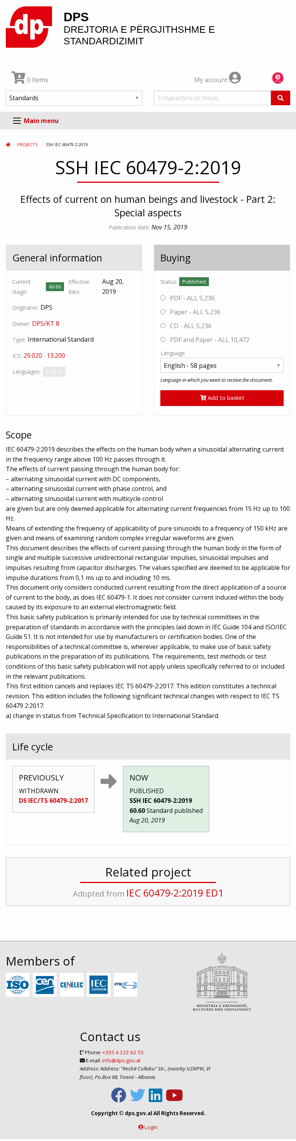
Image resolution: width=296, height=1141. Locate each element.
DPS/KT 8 (45, 323)
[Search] (280, 98)
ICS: (17, 355)
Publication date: (129, 227)
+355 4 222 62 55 (123, 1052)
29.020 (33, 355)
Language (172, 353)
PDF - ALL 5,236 (191, 298)
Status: (168, 281)
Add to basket (225, 397)
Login (151, 1127)
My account (211, 80)
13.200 (56, 355)
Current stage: (21, 286)
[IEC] (100, 985)
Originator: (25, 307)
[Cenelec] (73, 985)
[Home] (8, 144)
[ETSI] (127, 985)
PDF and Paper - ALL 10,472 (208, 339)
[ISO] (19, 985)
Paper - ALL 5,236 (194, 312)
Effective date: (78, 286)
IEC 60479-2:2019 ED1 (175, 892)
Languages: (26, 371)
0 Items (36, 80)
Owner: (21, 323)
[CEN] (46, 985)
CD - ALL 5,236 (190, 326)
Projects (27, 144)
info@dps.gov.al (121, 1060)
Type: (19, 339)
